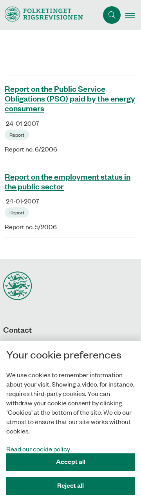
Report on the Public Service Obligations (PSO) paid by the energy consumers (70, 98)
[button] (133, 15)
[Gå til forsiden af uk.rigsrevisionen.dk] (49, 15)
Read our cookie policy (38, 448)
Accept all (70, 461)
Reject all (70, 485)
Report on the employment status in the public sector (67, 181)
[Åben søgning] (112, 15)
